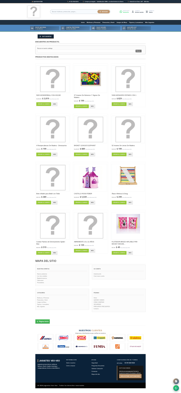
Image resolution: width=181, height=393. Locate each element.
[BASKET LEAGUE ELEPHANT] (90, 129)
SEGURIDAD (97, 304)
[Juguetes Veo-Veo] (34, 12)
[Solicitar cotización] (176, 381)
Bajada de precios (42, 278)
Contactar (94, 371)
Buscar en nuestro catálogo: (45, 48)
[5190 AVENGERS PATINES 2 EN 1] (128, 79)
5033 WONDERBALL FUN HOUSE (48, 95)
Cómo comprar (70, 365)
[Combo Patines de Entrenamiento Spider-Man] (52, 226)
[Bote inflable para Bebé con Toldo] (52, 177)
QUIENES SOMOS (99, 300)
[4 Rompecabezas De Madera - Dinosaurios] (52, 129)
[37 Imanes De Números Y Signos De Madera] (90, 79)
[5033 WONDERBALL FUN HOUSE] (52, 79)
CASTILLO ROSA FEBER (83, 194)
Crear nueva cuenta (99, 276)
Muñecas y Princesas (93, 22)
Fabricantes (40, 280)
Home (95, 298)
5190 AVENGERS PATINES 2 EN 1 (124, 95)
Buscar (105, 12)
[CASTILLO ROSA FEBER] (90, 177)
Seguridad (95, 363)
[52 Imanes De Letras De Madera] (128, 129)
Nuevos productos (42, 274)
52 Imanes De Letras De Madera (123, 145)
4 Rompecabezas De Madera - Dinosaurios (51, 145)
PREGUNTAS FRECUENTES (102, 306)
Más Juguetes (149, 22)
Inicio (83, 22)
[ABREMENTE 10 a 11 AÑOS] (90, 226)
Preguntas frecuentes (98, 365)
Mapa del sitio (96, 374)
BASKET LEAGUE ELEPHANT (85, 145)
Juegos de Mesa (122, 22)
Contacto (96, 308)
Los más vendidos (42, 276)
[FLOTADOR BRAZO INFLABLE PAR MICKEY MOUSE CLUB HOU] (128, 226)
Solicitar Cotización (97, 368)
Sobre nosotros (70, 363)
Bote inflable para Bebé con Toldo (48, 194)
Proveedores (40, 282)
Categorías (46, 36)
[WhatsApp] (176, 388)
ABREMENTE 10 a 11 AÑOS (84, 242)
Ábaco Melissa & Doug (120, 194)
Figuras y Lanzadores (136, 22)
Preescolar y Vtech (108, 22)
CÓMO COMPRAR (99, 302)
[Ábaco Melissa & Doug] (128, 177)
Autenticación (97, 274)
